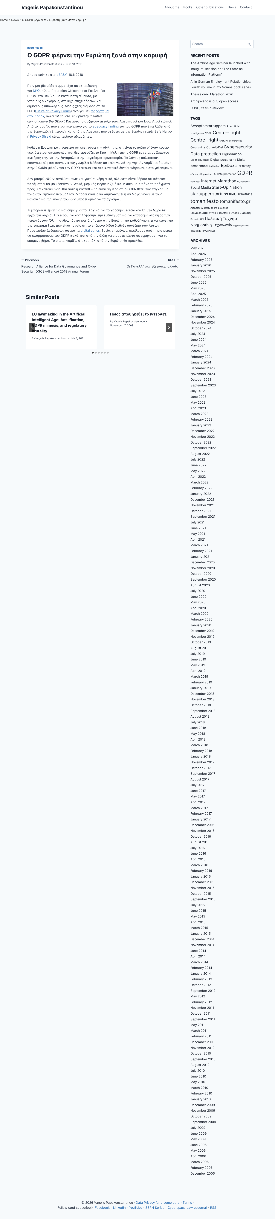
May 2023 (198, 402)
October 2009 (201, 1116)
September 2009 (203, 1122)
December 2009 (202, 1105)
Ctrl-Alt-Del (214, 147)
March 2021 (199, 545)
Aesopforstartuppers (208, 126)
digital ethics (90, 230)
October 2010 (200, 1053)
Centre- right (204, 140)
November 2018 (202, 699)
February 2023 (201, 419)
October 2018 (200, 705)
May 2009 (198, 1139)
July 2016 (197, 848)
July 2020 (197, 591)
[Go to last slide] (32, 327)
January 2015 (200, 933)
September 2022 (203, 448)
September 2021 (202, 516)
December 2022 (202, 431)
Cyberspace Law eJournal (187, 1207)
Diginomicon (232, 154)
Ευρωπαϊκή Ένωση (228, 212)
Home (4, 20)
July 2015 (197, 905)
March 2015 (199, 928)
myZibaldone (243, 182)
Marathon (226, 180)
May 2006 (198, 1150)
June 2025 (198, 282)
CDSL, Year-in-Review (207, 108)
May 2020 (198, 602)
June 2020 (198, 596)
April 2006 (198, 1156)
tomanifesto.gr (235, 201)
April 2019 (198, 671)
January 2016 (200, 876)
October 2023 (200, 379)
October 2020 (200, 574)
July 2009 (197, 1128)
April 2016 (198, 859)
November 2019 (202, 636)
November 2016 (202, 831)
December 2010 (202, 1042)
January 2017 (200, 819)
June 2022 (198, 465)
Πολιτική (213, 218)
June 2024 (198, 339)
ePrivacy (245, 166)
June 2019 (198, 659)
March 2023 (199, 414)
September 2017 (202, 773)
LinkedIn (119, 1207)
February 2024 (201, 357)
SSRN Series (154, 1207)
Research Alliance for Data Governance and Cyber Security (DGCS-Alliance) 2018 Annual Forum (59, 265)
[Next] (169, 327)
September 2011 (202, 1019)
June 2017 (198, 791)
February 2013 (201, 979)
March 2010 (199, 1088)
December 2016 (202, 825)
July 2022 (197, 459)
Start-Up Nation (227, 187)
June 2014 (198, 951)
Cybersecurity (238, 147)
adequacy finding (106, 126)
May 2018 (197, 734)
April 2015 (197, 922)
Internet (208, 180)
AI (228, 126)
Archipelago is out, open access (214, 101)
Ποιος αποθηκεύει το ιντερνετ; (138, 314)
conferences (235, 140)
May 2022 (197, 471)
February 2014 (201, 968)
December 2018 (202, 694)
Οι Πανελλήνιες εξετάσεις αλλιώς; (153, 263)
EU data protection (224, 173)
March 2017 (199, 808)
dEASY (61, 75)
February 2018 (201, 751)
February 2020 (201, 619)
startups (220, 194)
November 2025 (202, 271)
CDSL (208, 133)
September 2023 (203, 385)
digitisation (214, 166)
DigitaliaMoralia (199, 159)
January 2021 (200, 557)
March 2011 (199, 1031)
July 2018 (197, 722)
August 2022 (200, 454)
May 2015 (197, 916)
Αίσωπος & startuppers (203, 207)
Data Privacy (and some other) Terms (164, 1202)
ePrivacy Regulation (201, 174)
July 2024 (197, 334)
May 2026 (198, 248)
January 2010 (200, 1099)
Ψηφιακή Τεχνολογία (202, 230)
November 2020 (202, 568)
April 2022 (198, 476)
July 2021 (197, 522)
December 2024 (202, 317)
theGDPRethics (240, 194)
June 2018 (198, 728)
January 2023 (200, 425)
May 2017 (197, 796)
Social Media (200, 187)
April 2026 (198, 254)
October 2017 (200, 768)
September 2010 (203, 1059)
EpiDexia (229, 165)
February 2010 (201, 1093)
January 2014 (200, 973)
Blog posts (35, 47)
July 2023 (197, 391)
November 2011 (202, 1008)
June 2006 (198, 1145)
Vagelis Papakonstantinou (46, 64)
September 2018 (202, 711)
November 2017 (202, 762)
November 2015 (202, 888)
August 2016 (200, 842)
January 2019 (200, 688)
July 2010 (197, 1070)
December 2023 (202, 368)
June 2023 (198, 397)
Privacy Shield (40, 136)
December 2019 (202, 631)
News (231, 7)
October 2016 (200, 836)
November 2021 (202, 505)
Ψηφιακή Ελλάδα (241, 225)
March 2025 (199, 299)
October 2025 (200, 277)
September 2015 (202, 899)
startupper (200, 193)
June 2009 (198, 1133)
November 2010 (202, 1048)
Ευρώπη (245, 212)
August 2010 (200, 1065)
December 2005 (202, 1173)
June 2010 (198, 1076)
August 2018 (199, 716)
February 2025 (201, 305)
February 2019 (201, 682)
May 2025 (197, 288)
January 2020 (200, 625)
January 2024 (200, 362)
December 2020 (202, 562)
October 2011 (200, 1013)
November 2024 (202, 322)
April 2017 (197, 802)
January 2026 (200, 265)
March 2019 (199, 676)
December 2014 (202, 939)
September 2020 (203, 579)
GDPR (244, 173)
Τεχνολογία (222, 225)
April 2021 (197, 539)
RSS (213, 1207)
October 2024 (200, 328)
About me (172, 7)
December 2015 (202, 882)
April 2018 (197, 739)
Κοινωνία (194, 219)
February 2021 (201, 551)
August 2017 (199, 779)
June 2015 (198, 910)
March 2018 (199, 745)
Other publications (210, 7)
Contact (246, 7)
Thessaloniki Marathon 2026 (211, 94)
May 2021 (197, 534)
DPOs (37, 91)
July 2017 (197, 785)
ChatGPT (223, 141)
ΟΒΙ (202, 219)
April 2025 (198, 294)
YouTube (135, 1207)
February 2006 (201, 1168)
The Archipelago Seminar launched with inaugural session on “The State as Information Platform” (220, 68)
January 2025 (200, 311)
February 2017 (201, 813)
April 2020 (198, 608)
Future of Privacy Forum (53, 111)
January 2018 (200, 756)
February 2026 (201, 260)
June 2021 (198, 528)
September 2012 (202, 991)
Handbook (195, 182)
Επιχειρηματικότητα (203, 212)
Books (187, 7)
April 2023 (198, 408)
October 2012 (200, 985)
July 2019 (197, 654)
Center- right (227, 132)
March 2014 (199, 962)
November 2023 (202, 374)
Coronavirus (197, 147)
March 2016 (199, 865)
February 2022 (201, 488)
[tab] (93, 353)
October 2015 (200, 893)
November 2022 (202, 437)
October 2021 (200, 511)
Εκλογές (223, 207)
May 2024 (198, 345)
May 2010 (197, 1082)
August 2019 (200, 648)
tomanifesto (204, 201)
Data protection (205, 153)
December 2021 (202, 499)
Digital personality (223, 159)
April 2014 (198, 956)
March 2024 (199, 351)
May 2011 (197, 1025)
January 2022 (200, 494)
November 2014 (202, 945)
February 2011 (201, 1036)
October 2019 (200, 642)
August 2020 (200, 585)
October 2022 (200, 442)
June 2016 (198, 853)
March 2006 (199, 1162)
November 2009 (202, 1110)
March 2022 (199, 482)
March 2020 (199, 613)
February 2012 (201, 1002)
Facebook (102, 1207)
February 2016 (201, 871)
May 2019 (197, 665)
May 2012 (197, 996)
